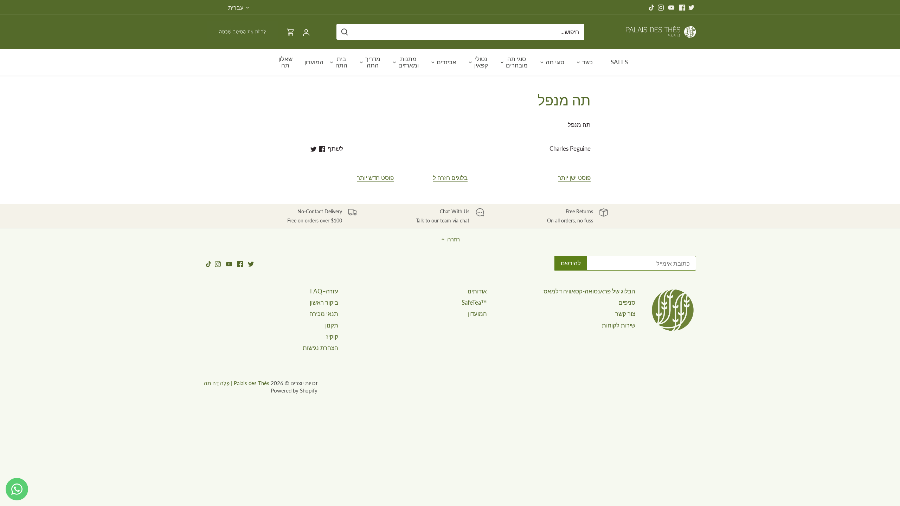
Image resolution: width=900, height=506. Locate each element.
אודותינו (477, 291)
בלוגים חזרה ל (450, 177)
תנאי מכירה (323, 313)
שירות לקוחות (618, 325)
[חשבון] (306, 31)
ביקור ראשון (324, 302)
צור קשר (625, 313)
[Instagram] (661, 7)
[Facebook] (682, 7)
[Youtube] (671, 7)
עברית (235, 7)
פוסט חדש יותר (375, 177)
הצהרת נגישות (320, 347)
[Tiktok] (652, 7)
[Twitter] (691, 7)
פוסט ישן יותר (574, 177)
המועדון (477, 313)
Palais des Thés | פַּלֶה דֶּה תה (236, 383)
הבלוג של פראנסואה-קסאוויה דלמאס (589, 291)
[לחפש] (344, 32)
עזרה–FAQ (324, 291)
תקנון (331, 325)
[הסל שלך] (291, 31)
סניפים (626, 302)
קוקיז (332, 336)
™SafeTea (474, 302)
